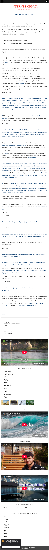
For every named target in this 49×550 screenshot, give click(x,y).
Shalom (5, 536)
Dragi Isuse (6, 376)
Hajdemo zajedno (7, 371)
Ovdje (26, 507)
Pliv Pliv (5, 531)
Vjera (5, 396)
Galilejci (5, 397)
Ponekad (5, 533)
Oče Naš (5, 528)
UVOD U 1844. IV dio (8, 331)
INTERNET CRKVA (24, 6)
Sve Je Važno (6, 537)
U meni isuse (6, 392)
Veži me (5, 388)
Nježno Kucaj (6, 527)
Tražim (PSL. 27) (7, 389)
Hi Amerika (6, 518)
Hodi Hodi (6, 519)
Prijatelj (5, 382)
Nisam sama (6, 377)
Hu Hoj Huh (6, 521)
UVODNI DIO (6, 322)
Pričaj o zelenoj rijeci (8, 383)
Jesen (5, 522)
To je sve (5, 391)
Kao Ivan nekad (7, 386)
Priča (5, 534)
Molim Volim (6, 524)
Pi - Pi (5, 530)
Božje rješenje (7, 380)
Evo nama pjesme (7, 394)
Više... (15, 544)
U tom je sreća (7, 373)
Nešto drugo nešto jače (8, 374)
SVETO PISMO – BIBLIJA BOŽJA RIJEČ (12, 323)
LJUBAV (5, 325)
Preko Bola (6, 379)
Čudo (5, 516)
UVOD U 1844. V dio (8, 333)
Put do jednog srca (7, 385)
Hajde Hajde (6, 525)
